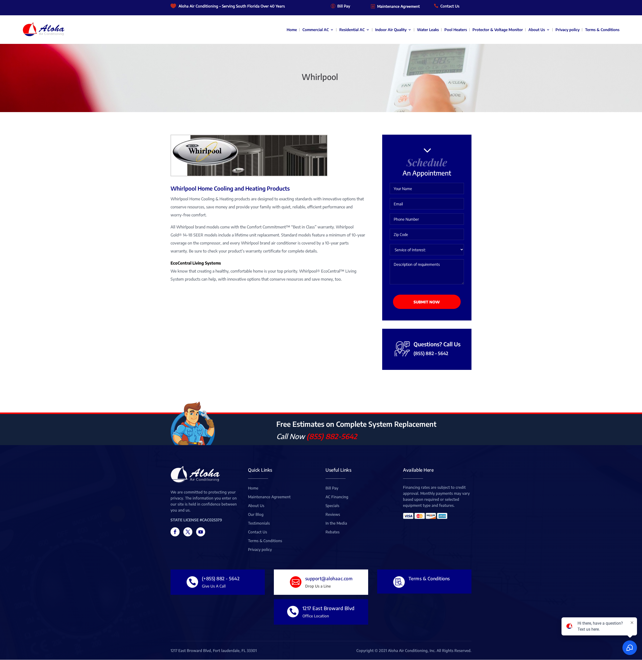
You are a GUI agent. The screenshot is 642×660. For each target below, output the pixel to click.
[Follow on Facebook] (175, 531)
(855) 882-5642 (331, 436)
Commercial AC (315, 29)
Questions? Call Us (437, 344)
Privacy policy (567, 29)
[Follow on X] (187, 531)
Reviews (333, 515)
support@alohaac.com (329, 578)
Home (292, 29)
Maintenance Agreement (398, 6)
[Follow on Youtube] (200, 531)
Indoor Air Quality (391, 29)
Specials (332, 506)
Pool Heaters (455, 29)
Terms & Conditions (602, 29)
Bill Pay (343, 6)
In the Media (336, 523)
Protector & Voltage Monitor (497, 29)
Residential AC (352, 29)
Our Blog (256, 515)
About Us (536, 29)
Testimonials (259, 523)
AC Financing (337, 497)
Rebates (333, 532)
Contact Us (449, 6)
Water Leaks (428, 29)
